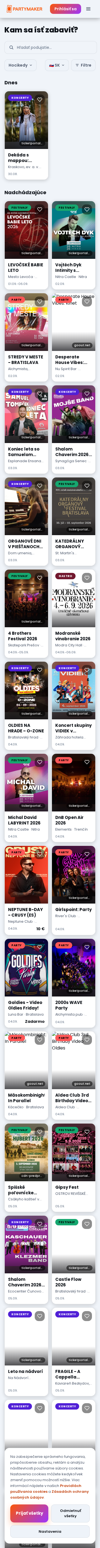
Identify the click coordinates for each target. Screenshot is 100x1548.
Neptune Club (20, 921)
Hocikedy (18, 65)
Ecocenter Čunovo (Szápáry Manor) (24, 1294)
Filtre (86, 65)
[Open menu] (88, 9)
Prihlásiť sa (65, 9)
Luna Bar (15, 1014)
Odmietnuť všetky (70, 1513)
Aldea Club (65, 1107)
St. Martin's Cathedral (64, 556)
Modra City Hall (68, 645)
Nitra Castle (65, 276)
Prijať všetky (29, 1513)
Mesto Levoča (20, 276)
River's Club (65, 916)
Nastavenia (50, 1531)
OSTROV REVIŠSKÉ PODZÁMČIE (70, 1196)
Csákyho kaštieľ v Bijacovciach (23, 1202)
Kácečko (16, 1107)
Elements (63, 829)
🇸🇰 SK (54, 65)
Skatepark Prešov (23, 645)
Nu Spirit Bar (66, 368)
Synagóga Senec (71, 461)
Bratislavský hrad (23, 737)
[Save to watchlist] (40, 100)
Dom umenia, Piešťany (20, 556)
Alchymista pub (69, 1014)
